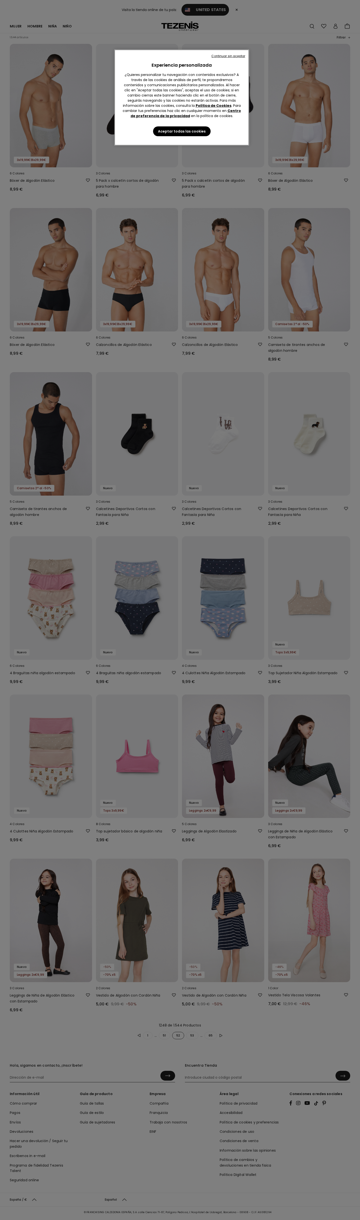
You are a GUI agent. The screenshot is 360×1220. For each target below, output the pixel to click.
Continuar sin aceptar (228, 56)
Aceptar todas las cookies (182, 131)
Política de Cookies (213, 105)
